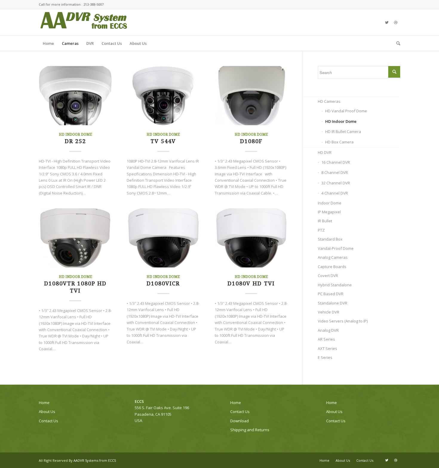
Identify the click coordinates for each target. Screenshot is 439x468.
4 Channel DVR (334, 193)
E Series (325, 357)
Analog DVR (328, 330)
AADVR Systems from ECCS (94, 460)
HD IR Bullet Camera (343, 131)
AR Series (326, 339)
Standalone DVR (332, 303)
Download (239, 420)
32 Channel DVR (335, 183)
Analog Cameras (333, 257)
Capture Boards (332, 266)
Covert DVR (328, 275)
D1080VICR (163, 283)
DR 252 (75, 141)
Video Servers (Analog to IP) (343, 321)
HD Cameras (329, 101)
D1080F (251, 141)
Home (44, 402)
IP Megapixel (329, 212)
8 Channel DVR (334, 172)
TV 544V (163, 141)
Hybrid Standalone (335, 284)
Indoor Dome (329, 203)
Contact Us (48, 420)
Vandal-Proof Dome (336, 248)
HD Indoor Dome (75, 134)
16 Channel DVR (335, 162)
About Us (47, 411)
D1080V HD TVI (251, 283)
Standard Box (330, 239)
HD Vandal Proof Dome (346, 111)
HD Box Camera (339, 142)
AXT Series (327, 348)
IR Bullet (325, 221)
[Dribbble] (395, 22)
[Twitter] (386, 22)
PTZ (321, 230)
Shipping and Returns (249, 429)
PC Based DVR (330, 293)
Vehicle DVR (328, 312)
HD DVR (324, 152)
